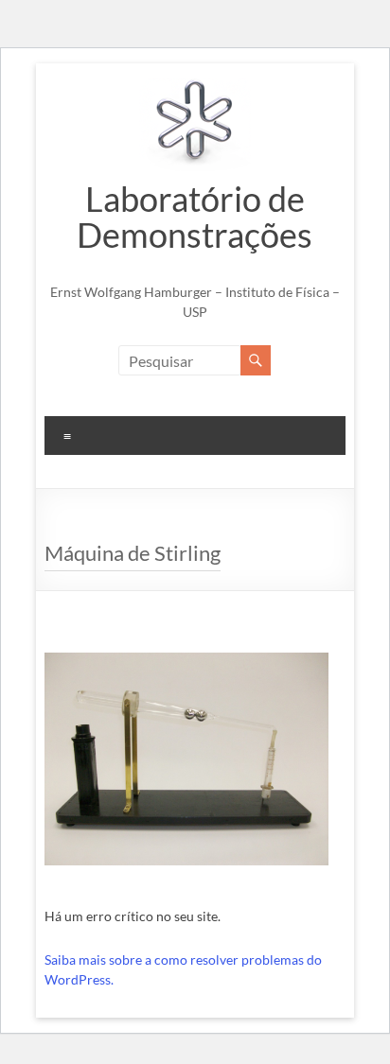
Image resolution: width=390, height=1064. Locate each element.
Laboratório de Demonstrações (194, 216)
